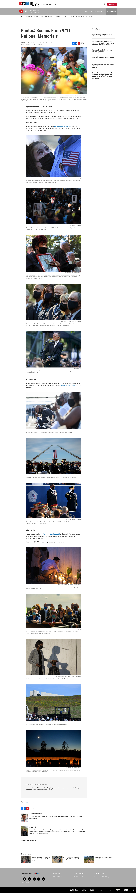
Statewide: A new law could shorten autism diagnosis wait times (102, 35)
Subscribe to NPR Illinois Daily (101, 877)
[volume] (26, 11)
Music (58, 16)
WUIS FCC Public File (79, 873)
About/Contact (56, 873)
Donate (112, 4)
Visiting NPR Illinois (57, 877)
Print (84, 43)
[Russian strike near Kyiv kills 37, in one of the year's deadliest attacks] (26, 859)
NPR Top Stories (30, 802)
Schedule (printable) (99, 873)
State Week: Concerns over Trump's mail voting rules (103, 58)
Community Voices (32, 16)
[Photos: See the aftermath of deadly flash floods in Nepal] (57, 859)
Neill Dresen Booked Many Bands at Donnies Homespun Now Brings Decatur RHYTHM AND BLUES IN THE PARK (103, 43)
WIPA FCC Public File (79, 877)
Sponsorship (82, 16)
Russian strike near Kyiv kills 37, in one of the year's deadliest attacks (41, 858)
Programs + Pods (46, 16)
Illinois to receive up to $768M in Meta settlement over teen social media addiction (103, 65)
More (90, 16)
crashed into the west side (68, 385)
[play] (21, 11)
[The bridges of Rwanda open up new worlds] (89, 859)
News (21, 16)
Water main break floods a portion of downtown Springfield (102, 51)
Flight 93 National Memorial (51, 534)
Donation (74, 16)
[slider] (28, 11)
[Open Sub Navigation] (23, 16)
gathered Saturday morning (62, 126)
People (65, 16)
